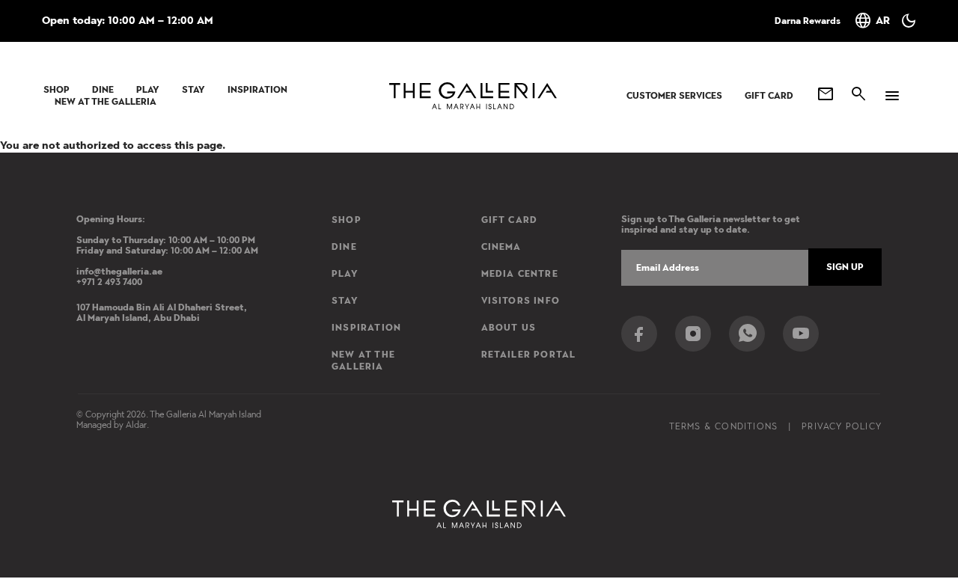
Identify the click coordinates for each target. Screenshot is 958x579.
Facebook (639, 334)
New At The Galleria (105, 101)
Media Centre (519, 274)
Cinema (501, 247)
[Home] (473, 95)
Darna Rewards (807, 21)
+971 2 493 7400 (109, 282)
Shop (56, 90)
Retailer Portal (528, 354)
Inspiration (257, 90)
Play (147, 90)
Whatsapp (747, 334)
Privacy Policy (842, 426)
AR (872, 21)
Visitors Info (521, 300)
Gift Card (509, 220)
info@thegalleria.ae (119, 271)
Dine (103, 90)
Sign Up (845, 267)
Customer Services (674, 96)
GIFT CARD (769, 96)
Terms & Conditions (723, 426)
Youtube (801, 334)
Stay (193, 90)
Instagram (693, 334)
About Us (509, 327)
